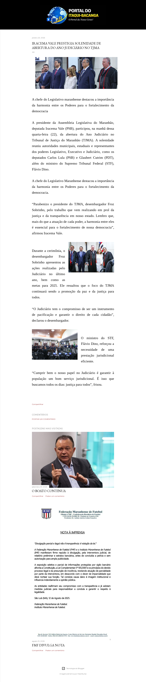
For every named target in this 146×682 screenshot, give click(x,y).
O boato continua (49, 491)
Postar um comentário (43, 419)
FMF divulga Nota (48, 645)
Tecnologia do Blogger (75, 668)
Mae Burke (82, 674)
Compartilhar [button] (37, 404)
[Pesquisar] (112, 8)
